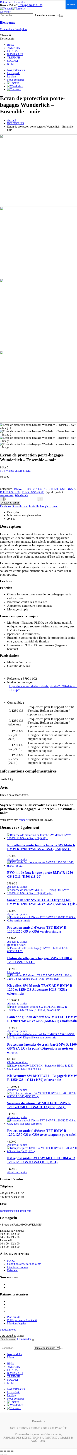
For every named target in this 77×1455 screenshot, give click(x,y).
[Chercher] (61, 16)
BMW (10, 44)
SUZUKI (12, 60)
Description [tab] (13, 512)
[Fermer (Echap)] (12, 1451)
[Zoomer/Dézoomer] (1, 1451)
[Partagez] (8, 1451)
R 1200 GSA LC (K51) (36, 488)
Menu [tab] (10, 1357)
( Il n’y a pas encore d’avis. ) (16, 470)
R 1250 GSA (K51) (33, 492)
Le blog (11, 76)
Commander (24, 1339)
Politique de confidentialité (22, 1320)
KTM (10, 63)
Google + (45, 506)
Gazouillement (20, 506)
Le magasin (13, 73)
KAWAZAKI (15, 54)
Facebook (5, 506)
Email (55, 506)
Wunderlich (21, 495)
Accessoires (6, 495)
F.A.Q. (11, 1260)
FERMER (71, 4)
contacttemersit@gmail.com (15, 1210)
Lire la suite (13, 972)
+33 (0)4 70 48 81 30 (30, 5)
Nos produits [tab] (14, 1354)
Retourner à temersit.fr (12, 2)
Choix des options (17, 1062)
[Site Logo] (12, 8)
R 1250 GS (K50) (10, 492)
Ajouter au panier (10, 502)
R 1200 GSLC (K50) (63, 488)
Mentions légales (16, 1323)
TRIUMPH (13, 57)
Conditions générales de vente (24, 1263)
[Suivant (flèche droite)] (5, 1454)
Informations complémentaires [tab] (24, 515)
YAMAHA (13, 47)
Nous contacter (15, 79)
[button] (5, 11)
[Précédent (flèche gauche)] (1, 1454)
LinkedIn (34, 506)
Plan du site (13, 1317)
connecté (24, 819)
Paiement (12, 1270)
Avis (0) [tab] (11, 518)
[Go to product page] (42, 836)
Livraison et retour (17, 1267)
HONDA (12, 51)
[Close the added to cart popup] (33, 1340)
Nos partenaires (16, 70)
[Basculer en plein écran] (5, 1451)
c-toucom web (8, 1329)
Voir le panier (8, 1339)
